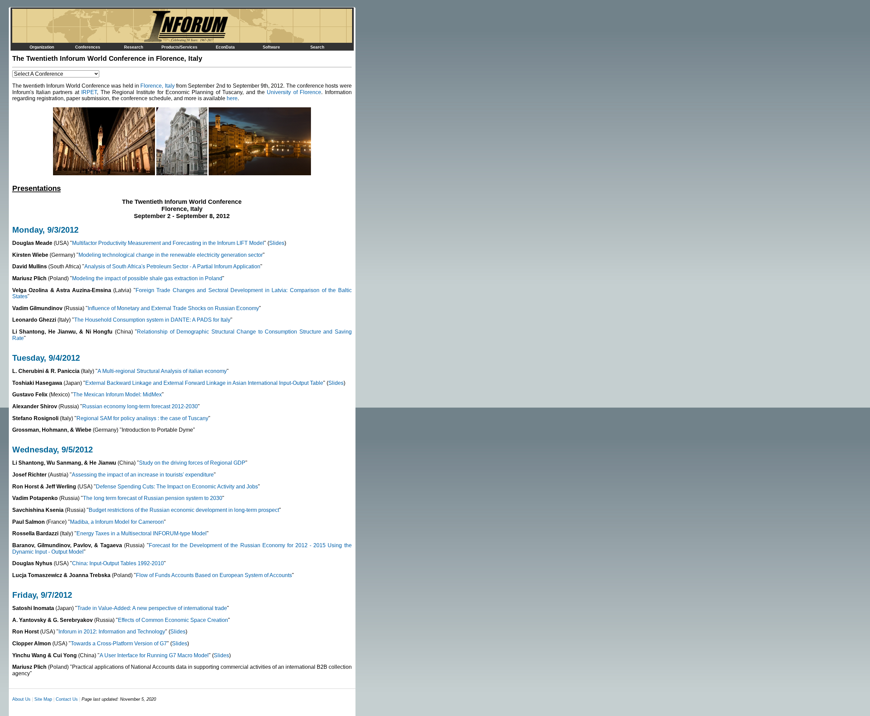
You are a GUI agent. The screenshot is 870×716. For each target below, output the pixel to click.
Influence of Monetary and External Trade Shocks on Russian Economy (173, 308)
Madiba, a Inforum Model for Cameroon (117, 522)
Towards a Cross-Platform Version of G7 (119, 643)
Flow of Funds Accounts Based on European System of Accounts (214, 575)
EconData (225, 47)
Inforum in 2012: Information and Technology (111, 631)
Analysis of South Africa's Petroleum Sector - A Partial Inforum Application (172, 266)
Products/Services (179, 47)
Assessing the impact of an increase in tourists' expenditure (143, 475)
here (232, 98)
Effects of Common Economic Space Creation (173, 620)
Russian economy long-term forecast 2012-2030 (140, 406)
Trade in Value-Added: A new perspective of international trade (152, 608)
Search (317, 47)
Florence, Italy (157, 86)
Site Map (43, 699)
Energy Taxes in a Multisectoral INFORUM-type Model (141, 533)
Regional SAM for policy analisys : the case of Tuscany (142, 418)
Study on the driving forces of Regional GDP (192, 463)
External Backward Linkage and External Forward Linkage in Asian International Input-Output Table (204, 383)
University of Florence (294, 92)
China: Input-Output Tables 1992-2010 (118, 563)
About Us (21, 699)
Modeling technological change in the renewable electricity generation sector (171, 255)
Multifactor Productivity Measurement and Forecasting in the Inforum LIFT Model (168, 243)
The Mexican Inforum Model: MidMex (117, 394)
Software (271, 47)
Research (133, 47)
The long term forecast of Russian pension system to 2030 (152, 498)
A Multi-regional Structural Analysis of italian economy (162, 371)
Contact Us (67, 699)
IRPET (89, 92)
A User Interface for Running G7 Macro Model (154, 655)
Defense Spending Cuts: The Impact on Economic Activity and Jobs (177, 486)
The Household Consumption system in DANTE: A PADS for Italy (152, 320)
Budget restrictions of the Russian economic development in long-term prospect (184, 510)
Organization (42, 47)
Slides (276, 243)
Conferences (87, 47)
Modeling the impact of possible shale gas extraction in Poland (147, 278)
